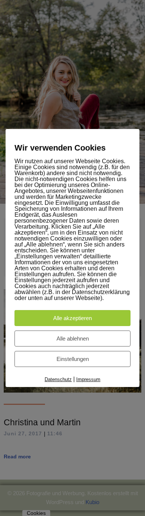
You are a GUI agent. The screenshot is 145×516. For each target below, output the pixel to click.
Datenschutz (58, 379)
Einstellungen (73, 359)
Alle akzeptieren (72, 318)
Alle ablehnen (73, 338)
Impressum (88, 379)
